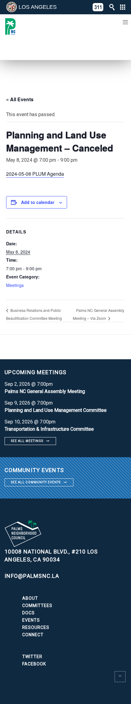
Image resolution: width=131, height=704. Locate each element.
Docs (28, 612)
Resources (35, 627)
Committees (37, 605)
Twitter (32, 656)
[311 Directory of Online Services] (98, 7)
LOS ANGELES (38, 7)
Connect (33, 634)
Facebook (34, 663)
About (30, 598)
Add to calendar (37, 202)
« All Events (20, 99)
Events (31, 620)
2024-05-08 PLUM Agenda (35, 173)
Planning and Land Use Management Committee (56, 410)
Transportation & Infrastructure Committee (49, 429)
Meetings (15, 285)
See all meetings (27, 441)
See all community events (36, 482)
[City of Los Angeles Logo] (11, 7)
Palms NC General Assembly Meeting (45, 391)
